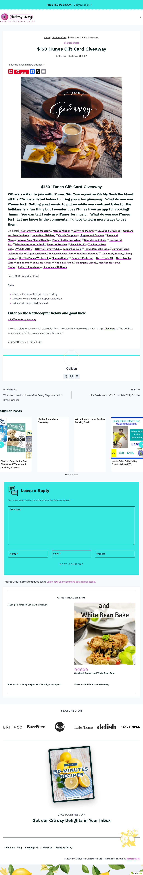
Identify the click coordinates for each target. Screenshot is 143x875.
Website (101, 553)
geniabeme (22, 262)
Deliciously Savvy (112, 253)
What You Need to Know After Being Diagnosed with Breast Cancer (32, 394)
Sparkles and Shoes (95, 240)
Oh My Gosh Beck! (112, 194)
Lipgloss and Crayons (92, 235)
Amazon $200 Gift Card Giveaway (91, 684)
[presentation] (16, 438)
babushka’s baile (72, 248)
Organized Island (36, 253)
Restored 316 (133, 858)
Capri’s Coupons (67, 235)
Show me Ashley (42, 262)
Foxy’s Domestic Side (96, 248)
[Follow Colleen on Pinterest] (77, 376)
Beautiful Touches (57, 244)
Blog (19, 847)
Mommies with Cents (55, 267)
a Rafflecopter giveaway (22, 319)
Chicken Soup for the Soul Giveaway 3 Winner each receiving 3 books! (14, 464)
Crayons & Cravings (108, 230)
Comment (15, 509)
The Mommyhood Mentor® (34, 230)
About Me (10, 847)
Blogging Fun (31, 847)
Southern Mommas (87, 253)
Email (57, 553)
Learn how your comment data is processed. (71, 581)
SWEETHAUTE (23, 248)
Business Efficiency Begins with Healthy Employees (34, 684)
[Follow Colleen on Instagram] (71, 376)
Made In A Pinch (63, 262)
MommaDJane (60, 258)
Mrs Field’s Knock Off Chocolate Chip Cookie (115, 392)
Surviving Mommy (83, 230)
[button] (75, 669)
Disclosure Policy (63, 847)
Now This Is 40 (104, 258)
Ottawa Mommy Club (47, 248)
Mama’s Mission (61, 230)
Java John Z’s (78, 244)
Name (13, 553)
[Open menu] (140, 17)
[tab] (66, 474)
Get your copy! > (69, 4)
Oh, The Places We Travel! (34, 258)
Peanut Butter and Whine (66, 240)
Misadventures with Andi (29, 244)
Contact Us (46, 847)
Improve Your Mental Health (33, 240)
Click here (109, 328)
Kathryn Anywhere (29, 267)
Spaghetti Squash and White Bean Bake (94, 673)
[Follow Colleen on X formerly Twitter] (65, 376)
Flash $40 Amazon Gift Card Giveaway (27, 605)
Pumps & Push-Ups (82, 258)
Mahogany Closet (86, 262)
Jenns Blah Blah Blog (43, 235)
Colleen (62, 56)
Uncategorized (71, 43)
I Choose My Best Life (61, 253)
